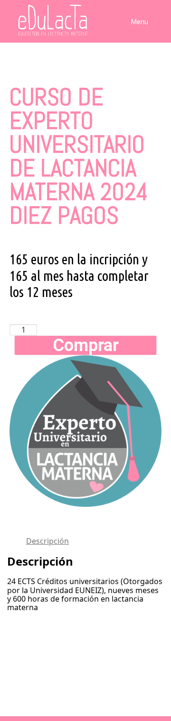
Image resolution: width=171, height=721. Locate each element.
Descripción (47, 541)
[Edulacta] (38, 20)
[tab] (95, 541)
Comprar (86, 345)
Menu (139, 22)
